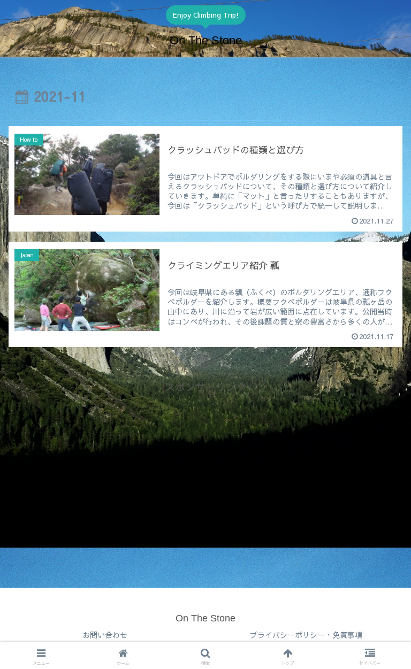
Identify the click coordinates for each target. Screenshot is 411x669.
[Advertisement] (205, 470)
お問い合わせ (104, 634)
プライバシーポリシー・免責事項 (306, 634)
